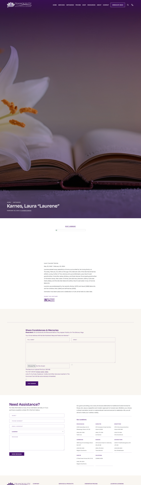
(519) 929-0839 (118, 448)
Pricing (78, 5)
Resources (91, 5)
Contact (106, 5)
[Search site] (127, 5)
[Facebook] (45, 300)
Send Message (17, 454)
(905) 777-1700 (99, 432)
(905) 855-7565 (81, 432)
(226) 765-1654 (80, 461)
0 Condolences (26, 210)
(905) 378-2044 (99, 448)
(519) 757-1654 (118, 432)
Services (61, 5)
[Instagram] (52, 300)
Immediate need (117, 5)
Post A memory (70, 226)
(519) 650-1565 (80, 448)
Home (55, 5)
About (99, 5)
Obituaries (70, 5)
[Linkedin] (49, 300)
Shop (84, 5)
